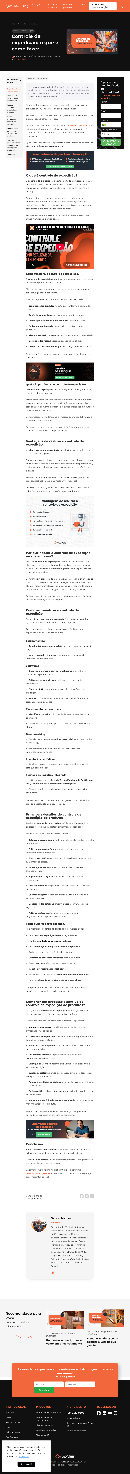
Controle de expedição (28, 24)
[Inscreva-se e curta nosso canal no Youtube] (110, 1413)
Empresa (10, 1412)
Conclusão (11, 154)
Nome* (104, 102)
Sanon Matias (21, 59)
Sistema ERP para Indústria (48, 1412)
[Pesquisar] (121, 6)
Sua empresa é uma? (110, 130)
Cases (8, 1417)
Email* (103, 111)
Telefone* (105, 120)
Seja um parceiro (13, 1422)
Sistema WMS (42, 1435)
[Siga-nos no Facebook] (99, 1413)
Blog (8, 1427)
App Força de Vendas (46, 1430)
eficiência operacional (78, 125)
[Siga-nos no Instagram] (115, 1413)
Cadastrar (44, 1390)
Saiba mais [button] (24, 1457)
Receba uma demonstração (99, 6)
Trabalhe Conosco (14, 1432)
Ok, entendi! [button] (26, 1464)
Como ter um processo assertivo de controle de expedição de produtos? (14, 145)
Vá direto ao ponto (12, 80)
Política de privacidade (77, 1431)
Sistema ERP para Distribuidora (44, 1418)
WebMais (56, 1222)
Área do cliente (73, 1418)
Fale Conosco (12, 1437)
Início (14, 24)
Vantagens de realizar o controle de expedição (14, 98)
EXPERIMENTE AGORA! (110, 142)
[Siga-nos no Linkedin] (104, 1413)
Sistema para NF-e (44, 1425)
